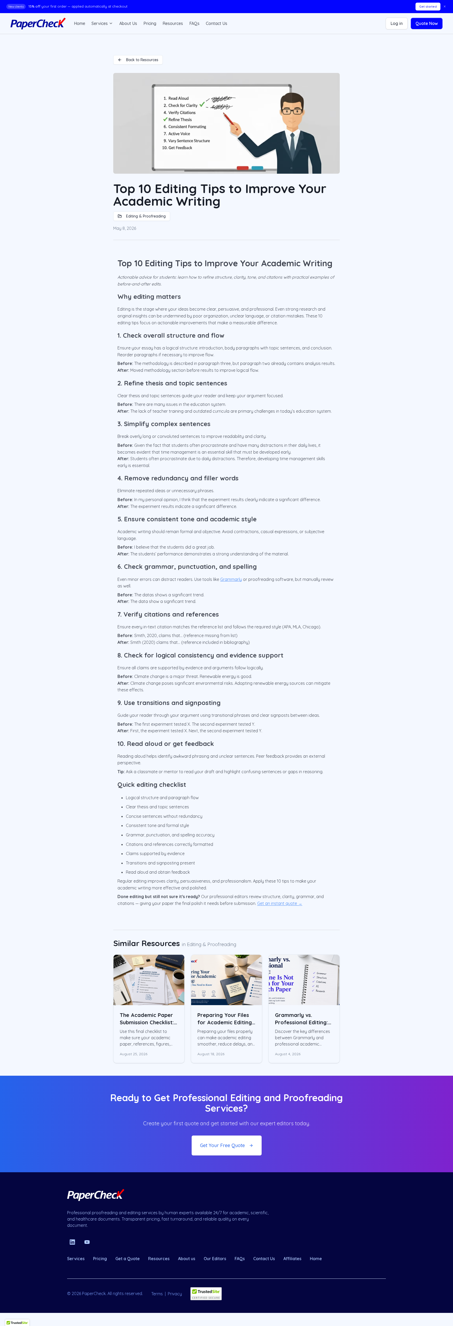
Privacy (175, 1293)
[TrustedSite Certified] (206, 1293)
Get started (428, 6)
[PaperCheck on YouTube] (87, 1242)
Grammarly (231, 579)
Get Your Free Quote (222, 1145)
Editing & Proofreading (146, 216)
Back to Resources (142, 59)
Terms (157, 1293)
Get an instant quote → (279, 903)
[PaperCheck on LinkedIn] (72, 1242)
